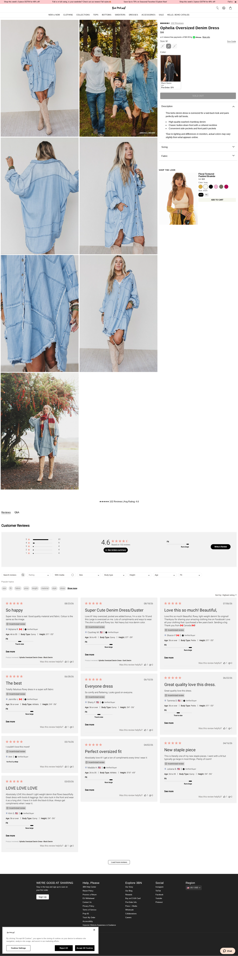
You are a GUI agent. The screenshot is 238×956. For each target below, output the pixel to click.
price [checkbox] (26, 588)
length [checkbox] (35, 588)
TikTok (158, 891)
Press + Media (131, 906)
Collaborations (131, 914)
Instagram (159, 887)
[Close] (94, 930)
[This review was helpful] (66, 661)
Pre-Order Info (131, 902)
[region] (50, 940)
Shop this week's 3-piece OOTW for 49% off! (22, 2)
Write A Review (220, 547)
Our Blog (128, 891)
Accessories (148, 15)
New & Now (54, 15)
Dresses (133, 15)
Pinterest (159, 902)
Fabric (164, 156)
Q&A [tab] (16, 512)
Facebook (159, 895)
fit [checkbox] (11, 588)
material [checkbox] (44, 588)
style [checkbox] (54, 588)
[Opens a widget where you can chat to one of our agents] (227, 951)
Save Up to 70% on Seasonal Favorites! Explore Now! (145, 2)
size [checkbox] (4, 588)
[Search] (217, 8)
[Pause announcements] (235, 2)
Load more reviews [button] (119, 862)
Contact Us (87, 902)
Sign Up (43, 897)
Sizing (164, 147)
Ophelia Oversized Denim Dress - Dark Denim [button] (114, 660)
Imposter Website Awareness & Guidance (99, 925)
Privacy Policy (88, 906)
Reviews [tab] (6, 512)
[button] (231, 8)
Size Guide (231, 41)
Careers (128, 918)
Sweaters (120, 15)
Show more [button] (72, 588)
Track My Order (89, 918)
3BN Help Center (89, 887)
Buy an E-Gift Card (132, 898)
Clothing (68, 15)
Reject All (64, 948)
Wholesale (129, 910)
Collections (83, 15)
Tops (95, 15)
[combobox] (39, 574)
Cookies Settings (18, 948)
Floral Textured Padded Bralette (206, 175)
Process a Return (90, 895)
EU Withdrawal (88, 898)
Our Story (129, 887)
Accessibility (88, 921)
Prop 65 (86, 914)
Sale (161, 15)
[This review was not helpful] (71, 661)
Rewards (128, 895)
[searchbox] (11, 575)
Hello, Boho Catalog (178, 15)
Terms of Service (89, 910)
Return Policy (88, 891)
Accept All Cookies (85, 948)
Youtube (158, 898)
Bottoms (106, 15)
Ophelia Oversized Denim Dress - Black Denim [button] (36, 657)
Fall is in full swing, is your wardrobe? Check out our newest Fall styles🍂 (81, 2)
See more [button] (10, 651)
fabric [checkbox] (17, 588)
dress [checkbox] (62, 588)
